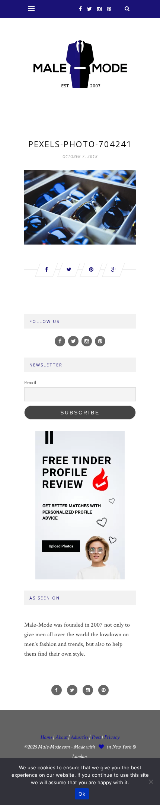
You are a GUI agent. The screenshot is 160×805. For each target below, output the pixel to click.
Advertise (79, 737)
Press (97, 737)
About (61, 737)
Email (30, 382)
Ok (82, 794)
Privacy (111, 737)
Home (46, 737)
